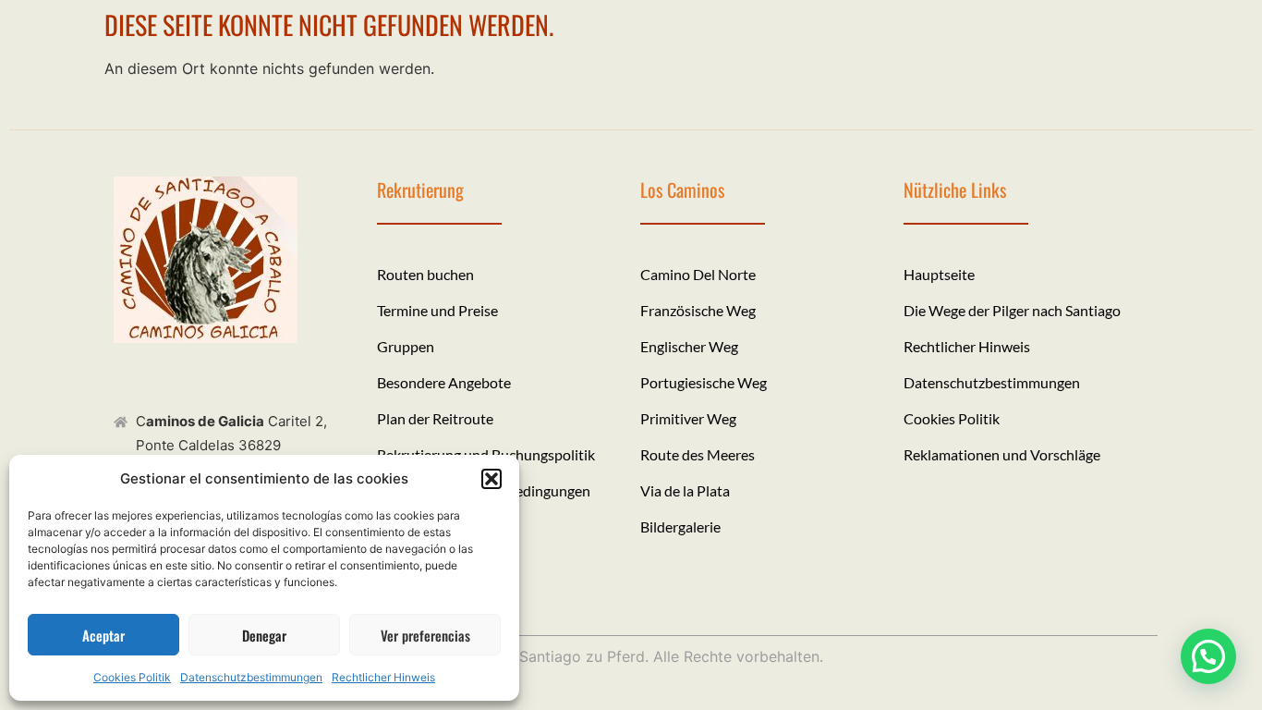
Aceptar (103, 635)
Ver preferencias (425, 635)
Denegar (264, 635)
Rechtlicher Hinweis (383, 677)
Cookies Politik (132, 677)
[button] (491, 479)
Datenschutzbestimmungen (251, 677)
